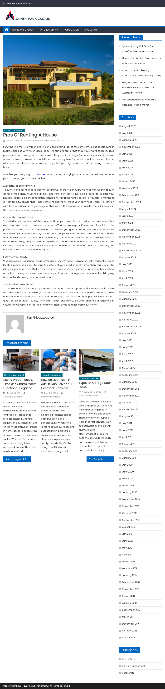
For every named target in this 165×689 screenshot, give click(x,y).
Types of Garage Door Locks (95, 385)
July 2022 (127, 340)
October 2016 (129, 630)
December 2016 (131, 623)
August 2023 (129, 257)
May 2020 (127, 478)
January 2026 (129, 140)
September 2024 (131, 202)
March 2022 (128, 368)
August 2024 (129, 209)
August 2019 (129, 527)
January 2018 (129, 603)
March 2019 (128, 561)
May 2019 (127, 547)
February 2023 (130, 292)
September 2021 (131, 409)
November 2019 (130, 506)
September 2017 (131, 610)
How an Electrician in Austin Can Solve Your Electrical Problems (57, 384)
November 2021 (130, 395)
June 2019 (127, 540)
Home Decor (71, 29)
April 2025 (127, 174)
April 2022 (127, 361)
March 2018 (128, 596)
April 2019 (127, 554)
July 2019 (127, 534)
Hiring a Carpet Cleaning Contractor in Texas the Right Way (141, 73)
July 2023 (127, 264)
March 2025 (128, 181)
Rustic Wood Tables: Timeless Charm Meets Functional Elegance (19, 384)
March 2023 (128, 285)
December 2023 (131, 229)
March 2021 (128, 444)
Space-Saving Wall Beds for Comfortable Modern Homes (138, 49)
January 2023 (129, 299)
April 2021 (127, 437)
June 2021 (127, 430)
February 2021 (129, 451)
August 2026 (129, 126)
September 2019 (131, 520)
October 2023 (130, 243)
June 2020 (128, 471)
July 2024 (127, 216)
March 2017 (128, 616)
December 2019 (131, 499)
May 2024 (127, 223)
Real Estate (90, 29)
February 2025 (130, 188)
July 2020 (127, 464)
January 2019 (129, 575)
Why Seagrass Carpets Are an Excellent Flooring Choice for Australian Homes (138, 87)
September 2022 (131, 326)
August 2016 (129, 637)
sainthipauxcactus (33, 140)
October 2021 (129, 402)
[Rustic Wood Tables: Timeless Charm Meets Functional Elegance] (21, 360)
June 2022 (128, 347)
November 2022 (131, 312)
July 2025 (127, 153)
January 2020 (129, 492)
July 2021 (127, 423)
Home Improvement (23, 29)
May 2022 (127, 354)
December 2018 (131, 582)
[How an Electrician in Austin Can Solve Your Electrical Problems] (59, 360)
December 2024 (131, 195)
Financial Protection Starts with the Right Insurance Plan (141, 61)
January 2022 (129, 381)
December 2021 (131, 388)
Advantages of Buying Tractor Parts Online (19, 459)
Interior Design (49, 29)
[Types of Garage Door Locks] (96, 362)
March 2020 (128, 485)
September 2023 (131, 250)
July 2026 (127, 133)
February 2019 (129, 568)
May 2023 (127, 271)
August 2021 (128, 416)
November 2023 (131, 236)
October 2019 (129, 513)
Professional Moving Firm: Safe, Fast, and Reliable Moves (139, 102)
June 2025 (128, 160)
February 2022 (130, 375)
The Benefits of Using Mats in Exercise (101, 459)
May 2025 (127, 167)
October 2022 (130, 319)
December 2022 (131, 305)
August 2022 (129, 333)
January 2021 (129, 457)
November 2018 (130, 589)
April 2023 (127, 278)
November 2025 (131, 147)
